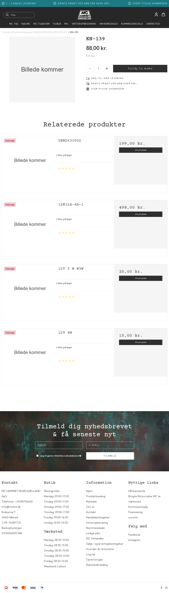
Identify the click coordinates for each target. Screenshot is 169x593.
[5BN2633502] (30, 163)
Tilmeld (110, 455)
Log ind (90, 554)
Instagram (134, 540)
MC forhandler (95, 538)
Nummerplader (95, 528)
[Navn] (59, 444)
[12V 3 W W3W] (30, 291)
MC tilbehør (42, 23)
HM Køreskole (109, 23)
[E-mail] (110, 444)
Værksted (153, 23)
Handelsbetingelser (98, 517)
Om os (90, 506)
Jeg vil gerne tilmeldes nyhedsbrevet (61, 455)
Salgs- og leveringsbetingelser (104, 543)
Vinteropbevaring (84, 23)
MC (66, 23)
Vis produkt (140, 150)
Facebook (134, 534)
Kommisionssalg (132, 23)
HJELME (25, 23)
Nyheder (91, 501)
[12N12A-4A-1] (30, 227)
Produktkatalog (95, 496)
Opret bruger (94, 559)
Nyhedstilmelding (97, 564)
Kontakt (91, 512)
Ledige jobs (93, 533)
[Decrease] (90, 68)
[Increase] (107, 68)
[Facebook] (161, 587)
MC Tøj (13, 23)
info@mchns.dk (11, 506)
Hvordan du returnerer (100, 549)
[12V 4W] (30, 355)
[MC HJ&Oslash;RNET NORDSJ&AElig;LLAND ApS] (84, 14)
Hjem (89, 491)
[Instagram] (166, 587)
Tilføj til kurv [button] (140, 68)
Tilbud (57, 23)
